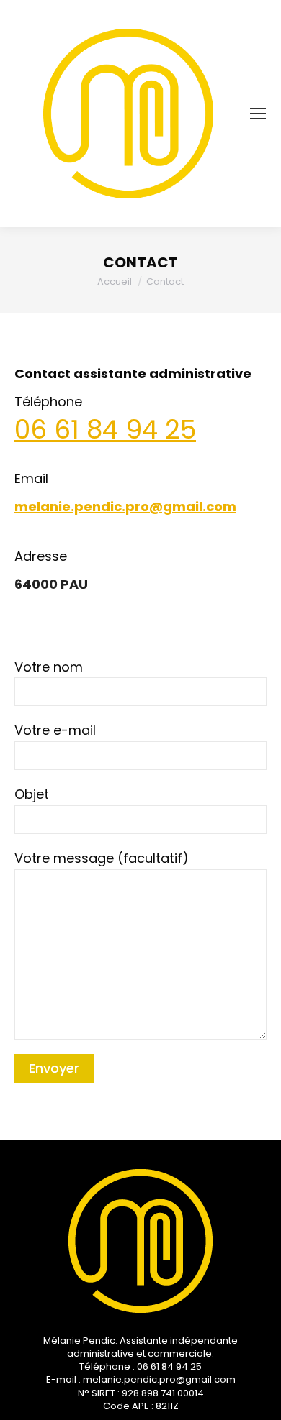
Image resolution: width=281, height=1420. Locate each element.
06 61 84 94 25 (105, 429)
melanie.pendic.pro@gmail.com (125, 507)
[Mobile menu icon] (258, 113)
